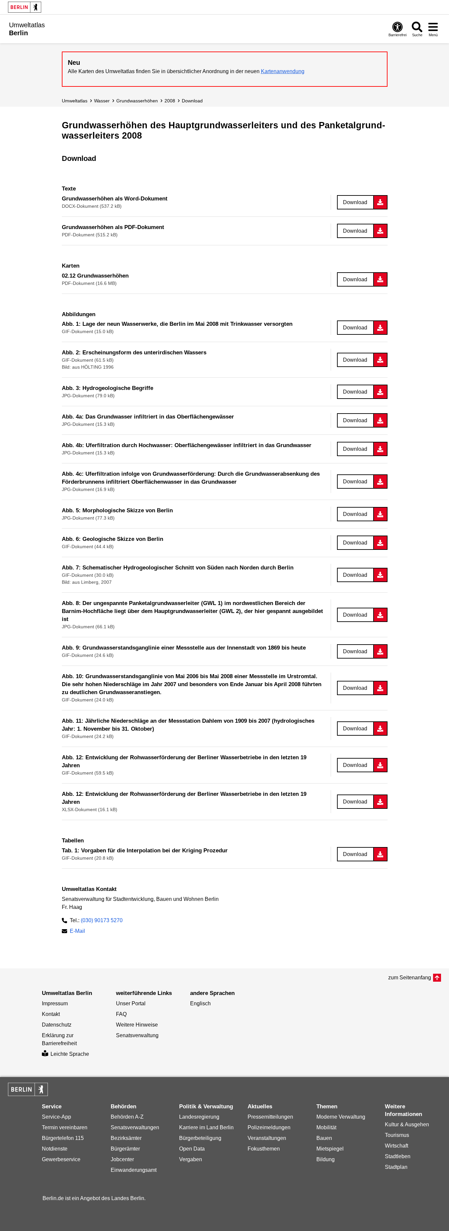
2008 (170, 100)
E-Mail (77, 931)
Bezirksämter (126, 1138)
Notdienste (54, 1149)
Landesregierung (199, 1117)
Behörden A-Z (127, 1117)
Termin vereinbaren (64, 1127)
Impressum (55, 1003)
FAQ (121, 1014)
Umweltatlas (74, 100)
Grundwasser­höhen (137, 100)
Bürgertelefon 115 (63, 1138)
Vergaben (190, 1159)
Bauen (324, 1138)
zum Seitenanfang (409, 977)
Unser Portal (131, 1003)
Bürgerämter (125, 1149)
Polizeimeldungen (269, 1127)
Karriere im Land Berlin (206, 1127)
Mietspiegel (330, 1149)
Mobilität (326, 1127)
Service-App (56, 1117)
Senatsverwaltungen (135, 1127)
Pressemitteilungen (270, 1117)
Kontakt (51, 1014)
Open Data (192, 1149)
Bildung (325, 1159)
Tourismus (397, 1135)
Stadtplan (396, 1167)
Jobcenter (122, 1159)
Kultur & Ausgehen (407, 1124)
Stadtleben (397, 1156)
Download (192, 100)
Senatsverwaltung (137, 1035)
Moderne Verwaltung (340, 1117)
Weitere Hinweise (137, 1025)
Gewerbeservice (61, 1159)
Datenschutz (56, 1025)
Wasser (102, 100)
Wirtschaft (396, 1146)
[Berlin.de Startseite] (24, 7)
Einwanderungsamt (134, 1170)
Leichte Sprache (70, 1054)
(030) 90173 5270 (102, 920)
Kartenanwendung (282, 71)
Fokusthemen (264, 1149)
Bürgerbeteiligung (200, 1138)
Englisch (200, 1003)
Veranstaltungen (267, 1138)
